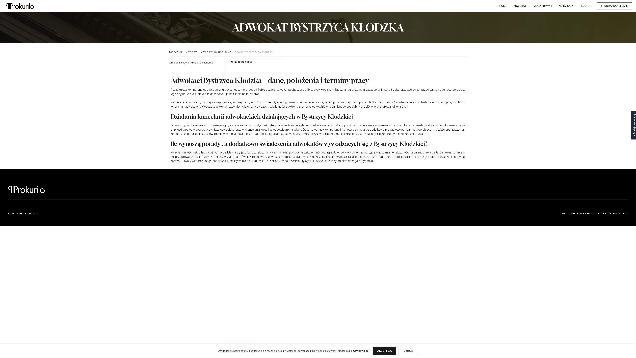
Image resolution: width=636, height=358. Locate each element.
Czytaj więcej (361, 350)
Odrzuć (408, 350)
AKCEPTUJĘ (384, 350)
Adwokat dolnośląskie (201, 62)
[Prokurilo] (20, 6)
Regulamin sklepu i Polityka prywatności (595, 213)
